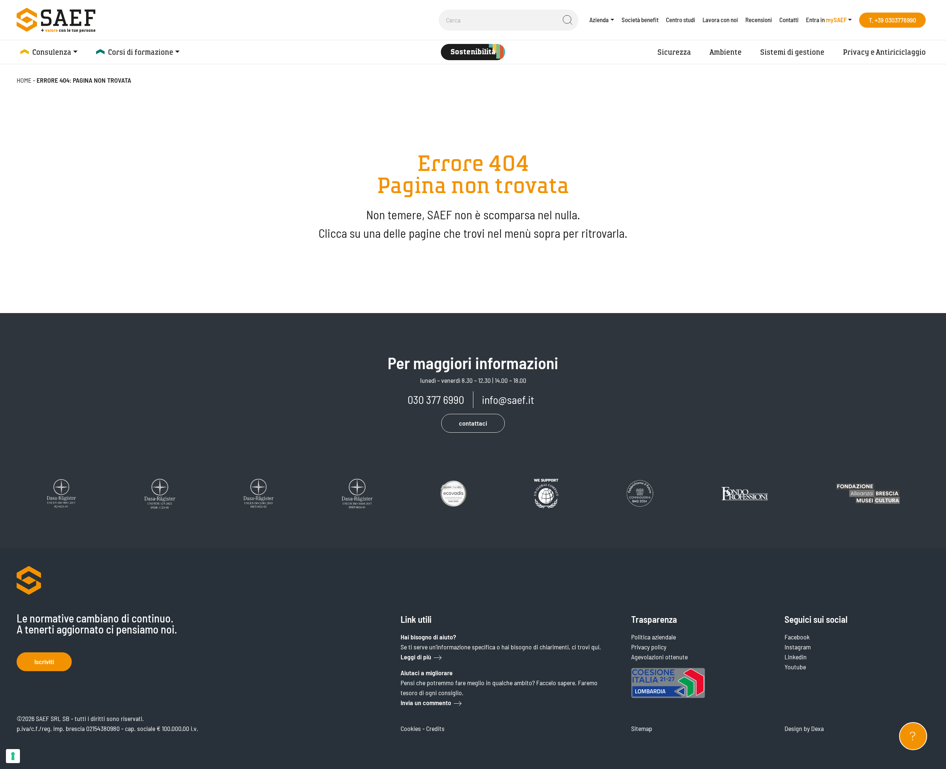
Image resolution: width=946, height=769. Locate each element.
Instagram (798, 647)
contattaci (473, 423)
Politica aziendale (653, 637)
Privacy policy (648, 647)
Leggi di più (416, 657)
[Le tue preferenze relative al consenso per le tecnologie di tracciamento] (13, 756)
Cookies (411, 728)
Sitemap (641, 728)
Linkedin (796, 657)
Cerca (567, 20)
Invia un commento (426, 702)
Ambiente (726, 52)
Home (24, 80)
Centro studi (680, 19)
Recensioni (758, 19)
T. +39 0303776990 (892, 20)
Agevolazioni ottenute (659, 657)
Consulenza (51, 52)
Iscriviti (44, 662)
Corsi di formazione (140, 52)
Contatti (789, 19)
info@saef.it (508, 399)
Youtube (795, 667)
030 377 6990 (436, 399)
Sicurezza (674, 52)
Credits (435, 728)
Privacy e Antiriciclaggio (884, 52)
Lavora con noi (720, 19)
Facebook (797, 637)
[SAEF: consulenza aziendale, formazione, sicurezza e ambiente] (56, 20)
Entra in (826, 19)
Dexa (817, 728)
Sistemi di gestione (792, 52)
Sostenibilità (473, 51)
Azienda (599, 19)
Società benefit (640, 19)
